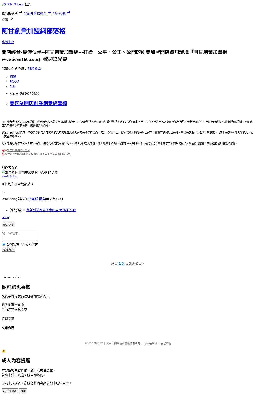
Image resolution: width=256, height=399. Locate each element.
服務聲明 (166, 343)
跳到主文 (8, 42)
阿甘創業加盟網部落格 (34, 31)
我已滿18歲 (9, 391)
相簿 (13, 77)
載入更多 (8, 224)
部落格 (14, 81)
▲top (5, 217)
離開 (23, 391)
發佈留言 (8, 249)
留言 (42, 199)
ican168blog (9, 176)
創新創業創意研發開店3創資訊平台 (51, 210)
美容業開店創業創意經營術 (38, 103)
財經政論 (34, 69)
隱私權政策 (150, 343)
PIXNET (98, 343)
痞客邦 (33, 199)
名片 (13, 86)
